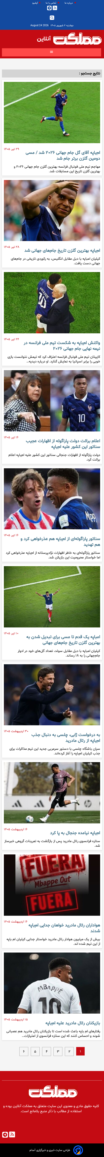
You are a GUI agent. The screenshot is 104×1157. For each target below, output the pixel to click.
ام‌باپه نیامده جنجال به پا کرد (75, 833)
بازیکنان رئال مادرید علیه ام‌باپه (72, 1023)
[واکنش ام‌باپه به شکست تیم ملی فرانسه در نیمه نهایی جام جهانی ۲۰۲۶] (52, 304)
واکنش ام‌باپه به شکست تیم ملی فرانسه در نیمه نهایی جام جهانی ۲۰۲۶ (62, 346)
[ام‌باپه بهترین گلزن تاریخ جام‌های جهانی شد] (52, 212)
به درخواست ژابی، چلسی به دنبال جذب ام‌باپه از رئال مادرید (65, 738)
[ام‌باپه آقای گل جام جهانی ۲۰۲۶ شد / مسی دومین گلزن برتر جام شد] (52, 114)
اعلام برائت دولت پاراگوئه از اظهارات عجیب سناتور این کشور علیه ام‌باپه (63, 444)
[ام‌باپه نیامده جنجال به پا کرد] (52, 794)
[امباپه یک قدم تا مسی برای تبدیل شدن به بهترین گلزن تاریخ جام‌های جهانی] (52, 598)
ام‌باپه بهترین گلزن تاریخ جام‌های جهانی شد (62, 251)
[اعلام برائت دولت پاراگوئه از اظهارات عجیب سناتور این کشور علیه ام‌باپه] (52, 402)
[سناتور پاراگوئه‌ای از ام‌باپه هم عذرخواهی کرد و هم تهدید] (52, 500)
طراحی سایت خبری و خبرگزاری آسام (50, 1150)
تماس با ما (51, 3)
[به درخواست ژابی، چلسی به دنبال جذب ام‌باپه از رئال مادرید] (52, 696)
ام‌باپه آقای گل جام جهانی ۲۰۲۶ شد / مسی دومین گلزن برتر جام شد (63, 156)
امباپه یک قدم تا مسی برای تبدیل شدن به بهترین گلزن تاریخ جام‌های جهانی (63, 640)
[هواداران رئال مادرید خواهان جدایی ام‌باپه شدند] (52, 887)
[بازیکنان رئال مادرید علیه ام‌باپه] (52, 985)
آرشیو (35, 3)
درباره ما (69, 3)
